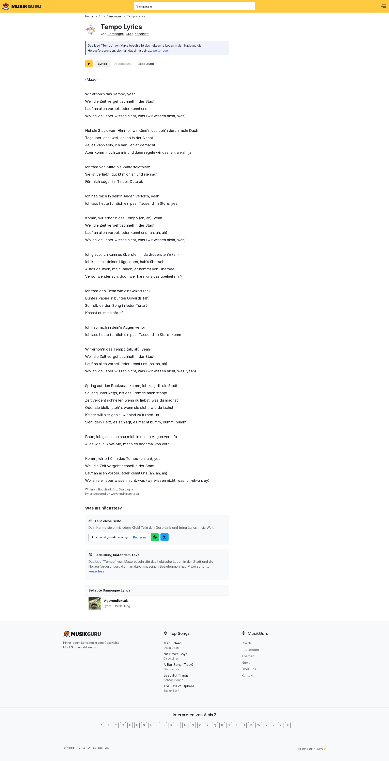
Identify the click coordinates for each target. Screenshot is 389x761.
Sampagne (115, 34)
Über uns (249, 669)
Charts (247, 643)
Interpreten (250, 650)
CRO (129, 34)
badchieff (142, 34)
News (246, 663)
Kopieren (139, 537)
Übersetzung (122, 64)
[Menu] (383, 6)
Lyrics (102, 64)
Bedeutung (146, 64)
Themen (248, 656)
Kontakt (247, 676)
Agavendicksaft (116, 601)
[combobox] (194, 6)
